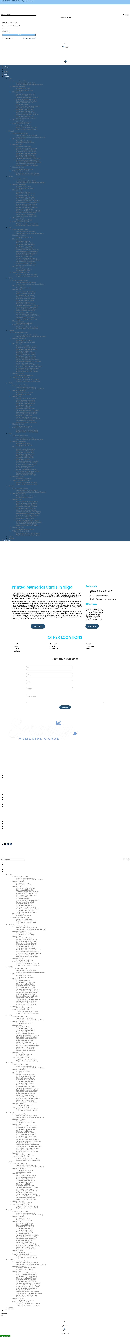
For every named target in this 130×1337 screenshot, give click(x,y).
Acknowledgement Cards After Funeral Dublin (30, 182)
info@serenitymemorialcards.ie (25, 1)
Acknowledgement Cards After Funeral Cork (29, 84)
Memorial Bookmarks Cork (24, 90)
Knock (11, 278)
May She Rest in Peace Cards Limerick (28, 381)
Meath (10, 383)
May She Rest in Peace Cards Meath (27, 432)
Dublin (11, 176)
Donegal (11, 131)
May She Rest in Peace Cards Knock (27, 328)
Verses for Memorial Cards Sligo (26, 475)
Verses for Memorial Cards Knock (26, 319)
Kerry (10, 227)
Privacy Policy (8, 828)
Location (6, 804)
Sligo (10, 433)
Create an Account (12, 22)
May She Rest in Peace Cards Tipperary (28, 535)
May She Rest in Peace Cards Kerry (27, 276)
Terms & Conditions (10, 826)
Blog (5, 806)
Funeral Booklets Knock (23, 288)
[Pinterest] (8, 844)
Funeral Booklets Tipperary (24, 497)
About (6, 796)
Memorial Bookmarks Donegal (25, 142)
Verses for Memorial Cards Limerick (27, 371)
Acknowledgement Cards (20, 81)
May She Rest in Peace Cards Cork (26, 129)
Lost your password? (29, 38)
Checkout (7, 823)
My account (7, 821)
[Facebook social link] (2, 3)
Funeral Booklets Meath (23, 394)
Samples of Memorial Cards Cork (26, 118)
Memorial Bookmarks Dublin (25, 188)
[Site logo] (9, 13)
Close (1, 857)
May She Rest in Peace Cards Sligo (26, 484)
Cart (5, 825)
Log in (19, 34)
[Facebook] (5, 844)
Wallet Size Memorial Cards (20, 123)
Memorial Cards (17, 92)
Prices (5, 801)
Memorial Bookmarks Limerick (25, 342)
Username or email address (11, 26)
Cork (10, 78)
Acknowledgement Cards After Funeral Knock (30, 284)
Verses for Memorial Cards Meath (26, 422)
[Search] (127, 15)
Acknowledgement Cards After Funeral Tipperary (31, 492)
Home (6, 794)
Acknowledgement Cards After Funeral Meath (30, 389)
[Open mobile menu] (65, 51)
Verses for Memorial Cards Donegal (27, 165)
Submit (65, 708)
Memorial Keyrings (18, 120)
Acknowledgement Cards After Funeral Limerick (31, 336)
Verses (6, 799)
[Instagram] (11, 844)
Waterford (12, 538)
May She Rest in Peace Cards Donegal (27, 175)
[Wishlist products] (65, 43)
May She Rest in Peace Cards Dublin (27, 225)
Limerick (11, 330)
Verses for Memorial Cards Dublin (26, 216)
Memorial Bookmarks (19, 86)
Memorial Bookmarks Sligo (24, 445)
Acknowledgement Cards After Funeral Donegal (30, 137)
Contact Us (7, 803)
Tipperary (11, 486)
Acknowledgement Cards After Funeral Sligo (29, 439)
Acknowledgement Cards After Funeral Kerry (30, 233)
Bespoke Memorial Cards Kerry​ (25, 265)
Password (5, 31)
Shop (5, 797)
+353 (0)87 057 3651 (7, 1)
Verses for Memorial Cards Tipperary (27, 525)
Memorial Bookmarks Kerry (24, 237)
